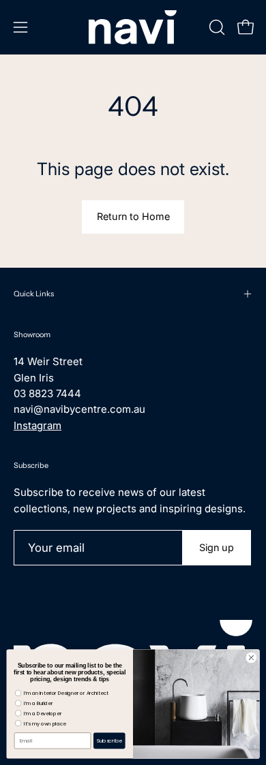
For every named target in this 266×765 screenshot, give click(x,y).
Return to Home (133, 216)
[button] (215, 27)
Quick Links (34, 293)
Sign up (216, 547)
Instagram (37, 425)
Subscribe (109, 741)
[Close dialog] (251, 657)
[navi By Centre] (133, 27)
